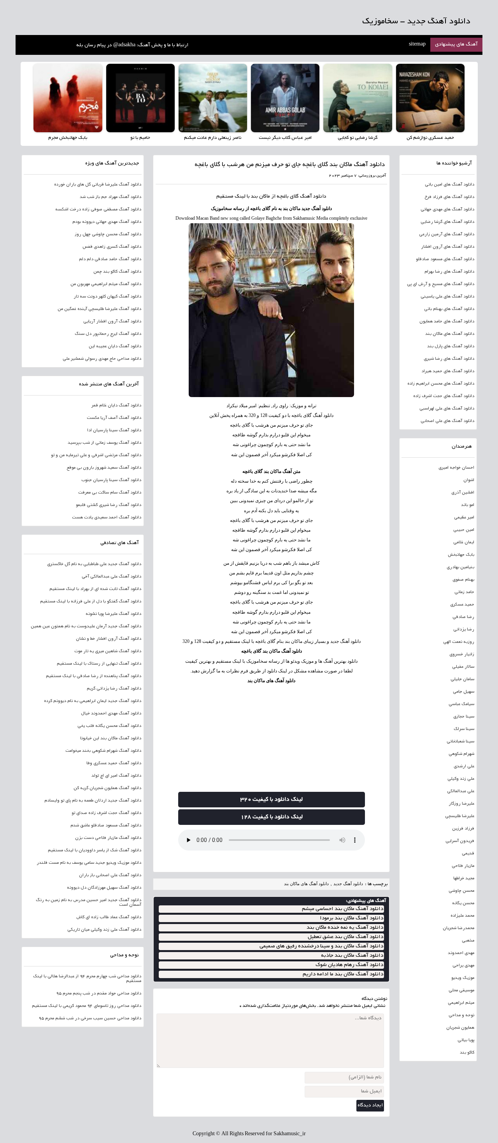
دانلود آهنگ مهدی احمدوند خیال (111, 713)
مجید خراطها (463, 878)
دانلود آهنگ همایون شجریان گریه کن (107, 788)
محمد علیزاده (462, 916)
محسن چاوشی (461, 891)
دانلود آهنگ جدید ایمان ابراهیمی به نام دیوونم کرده (92, 701)
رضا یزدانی (463, 629)
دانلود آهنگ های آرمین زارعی (446, 234)
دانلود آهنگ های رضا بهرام (449, 272)
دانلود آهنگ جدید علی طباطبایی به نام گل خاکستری (94, 564)
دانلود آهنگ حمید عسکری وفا (113, 763)
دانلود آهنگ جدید (348, 883)
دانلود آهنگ (313, 197)
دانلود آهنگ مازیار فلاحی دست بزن (108, 838)
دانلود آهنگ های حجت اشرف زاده (443, 396)
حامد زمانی (464, 592)
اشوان (468, 480)
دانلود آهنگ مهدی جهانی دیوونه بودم (106, 222)
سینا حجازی (463, 716)
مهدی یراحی (463, 965)
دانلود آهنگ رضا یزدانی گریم (114, 688)
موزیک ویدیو (462, 978)
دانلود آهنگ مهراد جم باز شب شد (110, 197)
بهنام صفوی (463, 580)
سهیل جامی (463, 692)
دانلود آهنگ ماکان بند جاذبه (352, 956)
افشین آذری (462, 492)
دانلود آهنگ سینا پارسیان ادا (114, 430)
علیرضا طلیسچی (459, 816)
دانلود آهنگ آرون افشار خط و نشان (108, 639)
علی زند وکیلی (460, 779)
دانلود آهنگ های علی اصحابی (447, 421)
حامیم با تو (140, 137)
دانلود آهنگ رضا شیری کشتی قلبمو (108, 505)
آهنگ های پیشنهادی (456, 44)
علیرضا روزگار (461, 804)
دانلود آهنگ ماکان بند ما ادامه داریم (343, 974)
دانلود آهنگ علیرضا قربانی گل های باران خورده (97, 184)
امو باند (467, 505)
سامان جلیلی (462, 679)
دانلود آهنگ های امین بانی (449, 184)
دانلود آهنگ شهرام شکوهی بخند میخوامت (103, 751)
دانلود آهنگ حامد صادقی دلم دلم (110, 259)
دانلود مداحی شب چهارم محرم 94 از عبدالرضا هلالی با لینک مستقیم (87, 979)
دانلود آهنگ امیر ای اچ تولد (116, 776)
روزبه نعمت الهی (458, 642)
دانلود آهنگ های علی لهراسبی (446, 408)
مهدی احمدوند (461, 953)
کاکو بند (467, 1052)
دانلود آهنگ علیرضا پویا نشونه (113, 614)
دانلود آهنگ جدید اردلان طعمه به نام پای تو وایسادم (92, 800)
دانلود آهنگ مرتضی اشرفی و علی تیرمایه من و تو (96, 455)
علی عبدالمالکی (460, 791)
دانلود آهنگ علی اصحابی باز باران (110, 875)
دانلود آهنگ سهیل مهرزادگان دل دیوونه (104, 888)
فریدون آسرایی (459, 841)
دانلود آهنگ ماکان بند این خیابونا (110, 738)
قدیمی (468, 853)
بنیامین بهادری (460, 567)
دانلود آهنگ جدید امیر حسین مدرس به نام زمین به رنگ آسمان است (88, 902)
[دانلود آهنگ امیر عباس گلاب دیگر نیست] (285, 98)
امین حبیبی (463, 530)
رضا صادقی (463, 617)
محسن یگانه (463, 903)
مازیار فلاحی (463, 866)
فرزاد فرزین (463, 828)
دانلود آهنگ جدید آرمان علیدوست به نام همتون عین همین (86, 626)
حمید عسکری (462, 604)
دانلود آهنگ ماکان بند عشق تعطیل (345, 937)
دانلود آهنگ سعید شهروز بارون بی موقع (104, 468)
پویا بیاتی (466, 1040)
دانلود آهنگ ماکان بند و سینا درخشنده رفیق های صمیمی (321, 946)
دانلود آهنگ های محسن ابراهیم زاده (440, 384)
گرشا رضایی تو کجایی (357, 137)
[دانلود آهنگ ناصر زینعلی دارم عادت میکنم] (213, 98)
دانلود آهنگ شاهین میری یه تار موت (107, 651)
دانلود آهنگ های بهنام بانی (449, 309)
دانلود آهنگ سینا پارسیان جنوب (111, 480)
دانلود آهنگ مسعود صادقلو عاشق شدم (105, 825)
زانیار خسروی (461, 654)
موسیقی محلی (461, 990)
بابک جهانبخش (461, 555)
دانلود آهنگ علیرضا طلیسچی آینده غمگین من (99, 309)
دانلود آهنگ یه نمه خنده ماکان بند (345, 928)
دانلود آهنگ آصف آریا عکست (114, 418)
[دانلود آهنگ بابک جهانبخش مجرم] (67, 98)
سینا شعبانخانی (460, 741)
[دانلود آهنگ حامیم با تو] (140, 98)
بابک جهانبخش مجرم (67, 137)
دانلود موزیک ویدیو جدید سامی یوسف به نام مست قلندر (89, 863)
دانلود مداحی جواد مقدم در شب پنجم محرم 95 (98, 993)
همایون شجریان (460, 1028)
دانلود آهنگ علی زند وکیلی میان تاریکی (104, 930)
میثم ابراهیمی (461, 1003)
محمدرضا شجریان (458, 928)
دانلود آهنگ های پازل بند (450, 346)
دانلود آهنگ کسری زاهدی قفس (111, 247)
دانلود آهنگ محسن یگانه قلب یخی (109, 726)
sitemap (417, 44)
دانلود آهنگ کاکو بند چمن (117, 272)
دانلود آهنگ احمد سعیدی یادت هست (106, 517)
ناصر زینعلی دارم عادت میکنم (212, 137)
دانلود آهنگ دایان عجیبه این (115, 346)
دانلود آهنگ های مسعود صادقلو (445, 259)
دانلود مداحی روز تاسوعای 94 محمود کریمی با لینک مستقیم (86, 1006)
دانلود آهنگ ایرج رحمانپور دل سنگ (108, 334)
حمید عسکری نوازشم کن (430, 137)
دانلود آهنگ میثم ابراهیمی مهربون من (105, 284)
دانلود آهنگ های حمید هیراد (447, 371)
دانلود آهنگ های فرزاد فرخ (449, 197)
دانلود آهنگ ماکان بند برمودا (351, 918)
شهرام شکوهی (461, 754)
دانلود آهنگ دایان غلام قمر (116, 405)
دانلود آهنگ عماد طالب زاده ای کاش (108, 917)
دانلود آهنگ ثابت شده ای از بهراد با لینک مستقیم (95, 589)
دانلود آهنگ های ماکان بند (271, 680)
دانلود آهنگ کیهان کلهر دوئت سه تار (107, 296)
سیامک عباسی (461, 704)
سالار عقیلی (463, 667)
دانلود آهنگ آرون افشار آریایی (112, 321)
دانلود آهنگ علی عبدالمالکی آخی (111, 576)
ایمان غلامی (463, 542)
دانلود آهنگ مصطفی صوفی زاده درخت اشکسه (98, 209)
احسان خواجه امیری (456, 468)
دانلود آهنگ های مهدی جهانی (447, 209)
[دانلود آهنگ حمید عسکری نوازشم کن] (430, 98)
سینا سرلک (464, 729)
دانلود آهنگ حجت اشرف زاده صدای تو (106, 813)
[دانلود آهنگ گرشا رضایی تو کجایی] (357, 98)
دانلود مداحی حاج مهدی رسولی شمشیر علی (102, 359)
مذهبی (468, 940)
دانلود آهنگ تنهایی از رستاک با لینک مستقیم (99, 664)
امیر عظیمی (464, 517)
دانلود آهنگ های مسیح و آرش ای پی (440, 284)
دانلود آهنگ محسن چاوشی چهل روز (108, 234)
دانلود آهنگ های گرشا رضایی (447, 222)
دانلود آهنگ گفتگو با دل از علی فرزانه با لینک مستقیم (90, 601)
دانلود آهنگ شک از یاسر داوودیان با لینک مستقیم (94, 850)
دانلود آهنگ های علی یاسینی (447, 296)
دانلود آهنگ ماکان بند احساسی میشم (342, 909)
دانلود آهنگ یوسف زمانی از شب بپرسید (104, 443)
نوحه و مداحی (461, 1015)
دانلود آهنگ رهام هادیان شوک (349, 965)
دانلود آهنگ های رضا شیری (449, 359)
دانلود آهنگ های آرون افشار (447, 247)
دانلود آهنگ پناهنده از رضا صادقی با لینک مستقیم (93, 676)
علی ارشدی (464, 766)
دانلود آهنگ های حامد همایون (446, 321)
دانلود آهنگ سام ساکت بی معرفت (109, 492)
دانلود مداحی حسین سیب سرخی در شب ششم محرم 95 (90, 1018)
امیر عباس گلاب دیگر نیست (285, 137)
